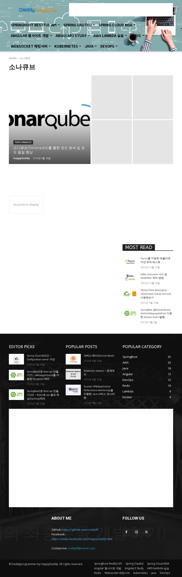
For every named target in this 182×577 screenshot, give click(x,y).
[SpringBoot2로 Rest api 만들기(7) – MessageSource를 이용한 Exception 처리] (16, 375)
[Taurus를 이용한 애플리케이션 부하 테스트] (130, 262)
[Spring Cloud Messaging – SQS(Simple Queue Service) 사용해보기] (130, 293)
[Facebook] (126, 532)
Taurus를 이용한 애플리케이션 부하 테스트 (155, 260)
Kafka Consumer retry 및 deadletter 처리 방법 (153, 276)
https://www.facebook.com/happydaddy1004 (81, 539)
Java (89, 46)
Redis (136, 35)
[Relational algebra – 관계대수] (73, 374)
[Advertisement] (121, 9)
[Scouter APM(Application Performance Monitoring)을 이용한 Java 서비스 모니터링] (73, 390)
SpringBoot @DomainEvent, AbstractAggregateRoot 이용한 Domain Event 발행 (156, 313)
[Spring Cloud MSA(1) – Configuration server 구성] (16, 359)
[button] (167, 25)
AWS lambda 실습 (108, 35)
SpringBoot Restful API (34, 24)
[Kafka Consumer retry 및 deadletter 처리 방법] (130, 278)
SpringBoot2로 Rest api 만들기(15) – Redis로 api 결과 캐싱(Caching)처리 (43, 394)
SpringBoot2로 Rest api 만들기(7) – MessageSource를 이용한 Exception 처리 (43, 375)
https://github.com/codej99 (80, 530)
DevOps (107, 46)
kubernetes (66, 46)
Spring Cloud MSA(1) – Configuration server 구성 (41, 357)
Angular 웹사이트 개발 (30, 35)
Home (13, 58)
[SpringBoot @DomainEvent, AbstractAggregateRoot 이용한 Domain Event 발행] (130, 313)
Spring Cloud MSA (115, 24)
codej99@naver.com (81, 548)
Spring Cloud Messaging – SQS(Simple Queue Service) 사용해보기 (155, 293)
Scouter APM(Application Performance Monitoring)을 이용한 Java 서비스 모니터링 (99, 392)
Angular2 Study (71, 35)
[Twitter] (146, 532)
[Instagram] (136, 532)
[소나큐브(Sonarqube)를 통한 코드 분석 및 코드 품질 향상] (50, 119)
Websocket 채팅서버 (29, 46)
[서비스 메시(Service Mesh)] (73, 359)
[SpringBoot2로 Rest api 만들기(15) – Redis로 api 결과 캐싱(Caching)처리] (16, 394)
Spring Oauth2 (77, 24)
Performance (23, 142)
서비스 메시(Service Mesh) (99, 355)
